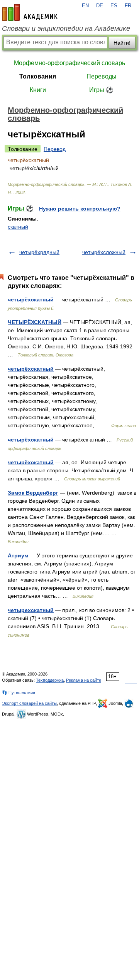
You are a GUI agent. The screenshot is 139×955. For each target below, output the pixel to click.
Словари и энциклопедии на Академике (66, 28)
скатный (18, 227)
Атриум (18, 555)
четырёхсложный (103, 252)
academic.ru (30, 12)
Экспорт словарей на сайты (29, 703)
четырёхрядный (39, 252)
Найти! (122, 43)
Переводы (101, 76)
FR (128, 5)
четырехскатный (31, 610)
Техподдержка (50, 680)
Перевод (55, 149)
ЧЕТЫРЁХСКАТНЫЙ (34, 322)
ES (113, 5)
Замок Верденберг (33, 493)
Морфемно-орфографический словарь (69, 63)
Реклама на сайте (83, 680)
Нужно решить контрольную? (79, 209)
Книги (38, 90)
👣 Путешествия (18, 692)
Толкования (37, 76)
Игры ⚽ (101, 90)
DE (99, 5)
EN (85, 5)
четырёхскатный (31, 299)
